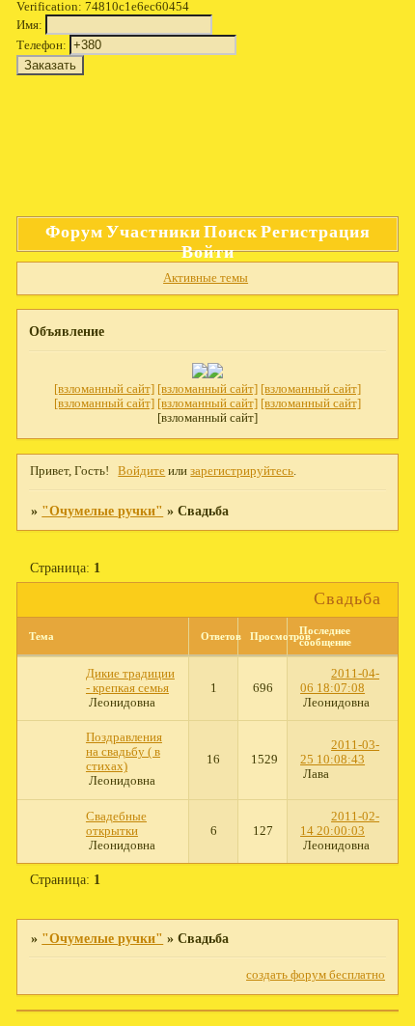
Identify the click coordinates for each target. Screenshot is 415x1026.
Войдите (141, 471)
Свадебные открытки (116, 824)
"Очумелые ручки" (102, 510)
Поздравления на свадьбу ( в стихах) (124, 752)
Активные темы (205, 278)
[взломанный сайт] (104, 389)
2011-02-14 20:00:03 (339, 824)
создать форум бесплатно (315, 975)
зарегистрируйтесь (241, 471)
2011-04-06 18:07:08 (339, 681)
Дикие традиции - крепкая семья (130, 681)
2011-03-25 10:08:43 (339, 752)
